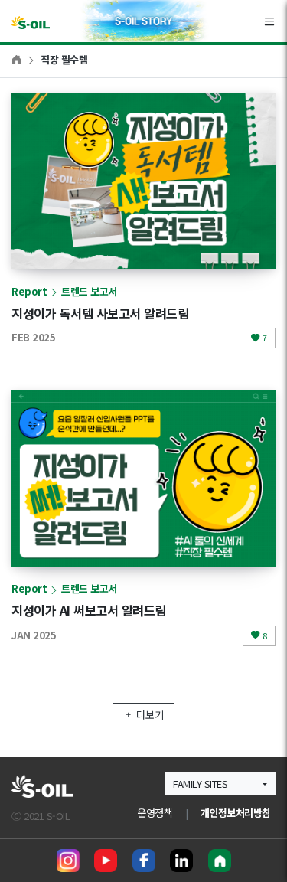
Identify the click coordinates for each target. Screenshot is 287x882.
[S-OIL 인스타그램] (68, 860)
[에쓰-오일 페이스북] (143, 860)
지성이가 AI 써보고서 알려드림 (88, 610)
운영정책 (154, 812)
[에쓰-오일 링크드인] (181, 860)
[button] (220, 783)
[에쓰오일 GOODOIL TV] (105, 860)
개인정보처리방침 (236, 812)
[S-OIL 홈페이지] (219, 860)
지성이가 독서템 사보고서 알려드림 (99, 313)
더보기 (150, 714)
